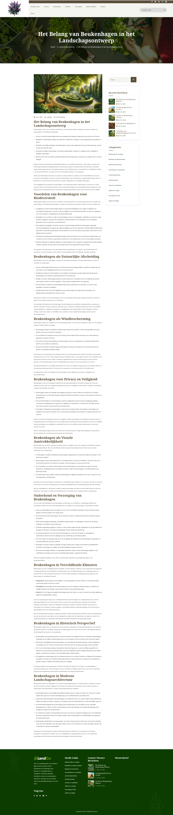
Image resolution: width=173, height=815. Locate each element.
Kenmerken (57, 6)
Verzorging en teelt (114, 195)
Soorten (46, 6)
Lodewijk (49, 117)
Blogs (32, 13)
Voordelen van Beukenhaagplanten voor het (126, 132)
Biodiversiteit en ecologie (116, 154)
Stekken (67, 6)
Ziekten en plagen (114, 201)
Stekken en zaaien (114, 190)
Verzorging (78, 6)
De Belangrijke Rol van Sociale (124, 108)
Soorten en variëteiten (115, 185)
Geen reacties (60, 117)
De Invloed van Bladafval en (126, 123)
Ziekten (102, 6)
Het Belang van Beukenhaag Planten (126, 100)
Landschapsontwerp (114, 175)
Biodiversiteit (35, 6)
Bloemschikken (91, 6)
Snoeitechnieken (113, 180)
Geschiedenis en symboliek (117, 170)
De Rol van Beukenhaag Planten (124, 116)
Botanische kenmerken (115, 164)
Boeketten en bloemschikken (117, 159)
